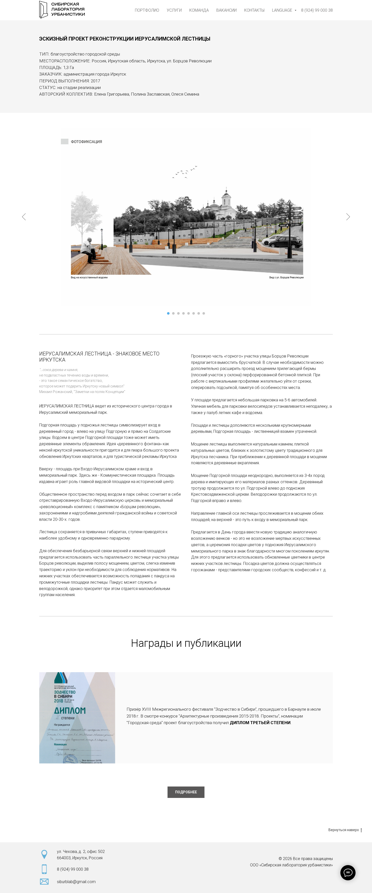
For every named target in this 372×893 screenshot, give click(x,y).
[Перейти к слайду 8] (203, 313)
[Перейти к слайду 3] (178, 313)
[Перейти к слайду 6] (193, 313)
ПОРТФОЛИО (147, 10)
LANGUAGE (282, 10)
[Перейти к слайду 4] (183, 313)
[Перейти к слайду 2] (173, 313)
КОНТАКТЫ (254, 10)
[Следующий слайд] (348, 216)
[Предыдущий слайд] (24, 216)
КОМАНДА (199, 10)
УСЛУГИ (174, 10)
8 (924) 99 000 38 (317, 10)
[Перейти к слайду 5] (188, 313)
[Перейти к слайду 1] (168, 313)
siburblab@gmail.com (76, 881)
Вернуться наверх (343, 830)
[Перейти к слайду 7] (198, 313)
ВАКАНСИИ (226, 10)
